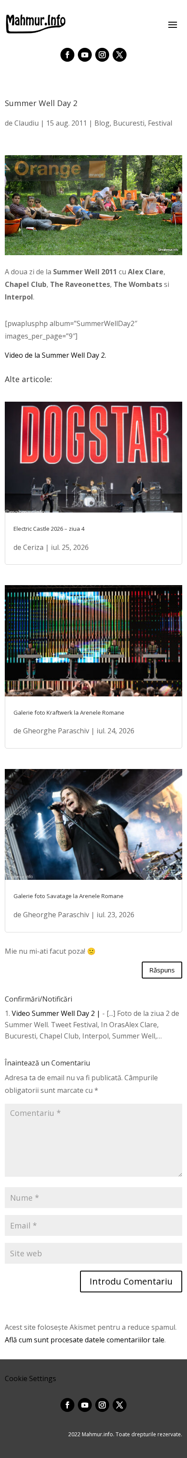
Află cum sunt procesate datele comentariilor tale (84, 1340)
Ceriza (33, 547)
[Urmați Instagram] (102, 55)
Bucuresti (128, 123)
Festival (160, 123)
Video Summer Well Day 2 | (56, 1013)
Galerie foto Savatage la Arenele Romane (68, 896)
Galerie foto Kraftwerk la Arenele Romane (68, 712)
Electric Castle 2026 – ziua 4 (48, 529)
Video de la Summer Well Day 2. (55, 355)
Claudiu (26, 123)
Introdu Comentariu (131, 1281)
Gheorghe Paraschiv (56, 731)
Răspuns (162, 969)
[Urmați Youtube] (85, 55)
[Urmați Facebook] (67, 55)
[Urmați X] (120, 55)
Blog (102, 123)
